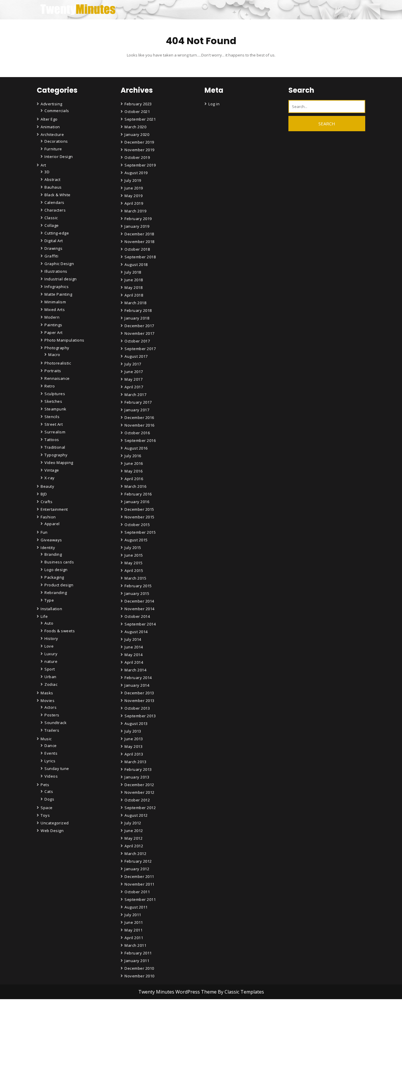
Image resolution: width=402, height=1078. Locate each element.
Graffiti (51, 256)
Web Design (52, 830)
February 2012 (138, 861)
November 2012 (139, 792)
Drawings (53, 248)
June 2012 (133, 830)
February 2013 (138, 769)
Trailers (51, 730)
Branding (53, 554)
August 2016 (136, 448)
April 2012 (133, 846)
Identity (48, 547)
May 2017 (133, 379)
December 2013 (139, 693)
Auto (48, 623)
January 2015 (136, 593)
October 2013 (137, 708)
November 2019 (139, 149)
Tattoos (51, 439)
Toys (45, 815)
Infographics (56, 286)
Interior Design (58, 156)
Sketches (53, 401)
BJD (44, 494)
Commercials (56, 110)
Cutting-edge (56, 233)
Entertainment (54, 509)
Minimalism (55, 302)
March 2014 (135, 670)
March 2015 (135, 578)
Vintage (51, 470)
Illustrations (55, 271)
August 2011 (136, 907)
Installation (51, 608)
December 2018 (139, 234)
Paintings (53, 324)
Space (47, 807)
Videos (51, 776)
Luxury (50, 653)
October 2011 (137, 891)
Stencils (51, 416)
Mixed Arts (54, 309)
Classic (51, 217)
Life (44, 616)
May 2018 (133, 287)
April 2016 (133, 478)
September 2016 (140, 440)
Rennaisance (57, 378)
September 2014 (140, 624)
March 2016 (135, 486)
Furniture (53, 149)
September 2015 (140, 532)
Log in (214, 104)
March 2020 (135, 126)
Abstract (52, 179)
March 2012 (135, 853)
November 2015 (139, 517)
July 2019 (132, 180)
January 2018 (136, 318)
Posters (51, 715)
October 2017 (137, 341)
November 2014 (139, 608)
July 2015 (132, 547)
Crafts (46, 501)
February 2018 (138, 310)
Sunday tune (56, 768)
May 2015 (133, 562)
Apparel (52, 523)
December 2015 (139, 509)
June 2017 (133, 371)
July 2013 (132, 731)
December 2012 (139, 784)
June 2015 (133, 555)
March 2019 (135, 211)
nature (50, 661)
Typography (55, 455)
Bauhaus (53, 187)
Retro (49, 386)
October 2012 (137, 800)
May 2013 (133, 746)
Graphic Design (59, 263)
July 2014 (132, 639)
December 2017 (139, 325)
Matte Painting (58, 294)
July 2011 (132, 914)
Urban (50, 676)
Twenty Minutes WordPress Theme (178, 992)
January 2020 (136, 134)
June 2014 (133, 647)
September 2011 (140, 899)
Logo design (56, 569)
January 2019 (136, 226)
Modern (51, 317)
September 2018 (140, 256)
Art (43, 165)
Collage (51, 225)
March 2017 (135, 394)
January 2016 (136, 501)
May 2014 (133, 654)
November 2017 (139, 333)
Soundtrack (55, 722)
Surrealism (54, 432)
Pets (45, 784)
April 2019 (133, 203)
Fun (44, 532)
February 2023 (138, 104)
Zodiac (50, 684)
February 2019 (138, 218)
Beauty (47, 486)
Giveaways (51, 540)
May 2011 (133, 930)
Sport (49, 669)
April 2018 (133, 295)
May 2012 (133, 838)
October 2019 (137, 157)
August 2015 (136, 540)
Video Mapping (58, 462)
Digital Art (53, 240)
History (51, 638)
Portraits (52, 370)
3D (46, 171)
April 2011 (133, 937)
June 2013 (133, 738)
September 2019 (140, 165)
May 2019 (133, 195)
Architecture (52, 134)
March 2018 (135, 302)
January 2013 (136, 777)
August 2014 (136, 631)
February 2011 (138, 953)
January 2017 (136, 409)
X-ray (49, 477)
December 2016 (139, 417)
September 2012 (140, 807)
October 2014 (137, 616)
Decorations (56, 141)
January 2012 (136, 868)
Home (131, 1065)
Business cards (59, 562)
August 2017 (136, 356)
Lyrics (49, 760)
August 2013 (136, 723)
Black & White (57, 194)
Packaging (54, 577)
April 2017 (133, 387)
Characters (55, 210)
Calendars (54, 202)
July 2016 (132, 455)
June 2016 (133, 463)
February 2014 (138, 677)
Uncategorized (55, 823)
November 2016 (139, 425)
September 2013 (140, 715)
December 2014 (139, 601)
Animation (50, 126)
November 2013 (139, 700)
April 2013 (133, 754)
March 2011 (135, 945)
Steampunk (55, 409)
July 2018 (132, 272)
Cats (48, 791)
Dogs (49, 799)
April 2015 (133, 570)
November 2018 (139, 241)
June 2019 (133, 188)
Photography (56, 347)
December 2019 (139, 142)
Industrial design (60, 279)
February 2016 (138, 494)
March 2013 (135, 761)
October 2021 (137, 111)
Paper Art (53, 332)
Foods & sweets (59, 630)
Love (49, 646)
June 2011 (133, 922)
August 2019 (136, 172)
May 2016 (133, 471)
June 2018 (133, 279)
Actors (50, 707)
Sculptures (54, 393)
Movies (47, 700)
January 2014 (136, 685)
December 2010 (139, 968)
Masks (47, 693)
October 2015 (137, 524)
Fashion (48, 517)
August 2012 (136, 815)
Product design (58, 585)
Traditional (54, 447)
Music (46, 738)
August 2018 (136, 264)
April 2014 (133, 662)
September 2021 (140, 119)
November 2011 (139, 884)
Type (49, 600)
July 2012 (132, 823)
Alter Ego (49, 119)
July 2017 (132, 364)
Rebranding (55, 592)
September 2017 (140, 348)
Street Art (53, 424)
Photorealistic (57, 363)
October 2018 (137, 249)
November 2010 (139, 976)
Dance (50, 745)
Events (50, 753)
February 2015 (138, 585)
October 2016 (137, 432)
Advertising (51, 104)
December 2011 (139, 876)
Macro (54, 354)
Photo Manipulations (64, 340)
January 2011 (136, 960)
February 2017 (138, 402)
